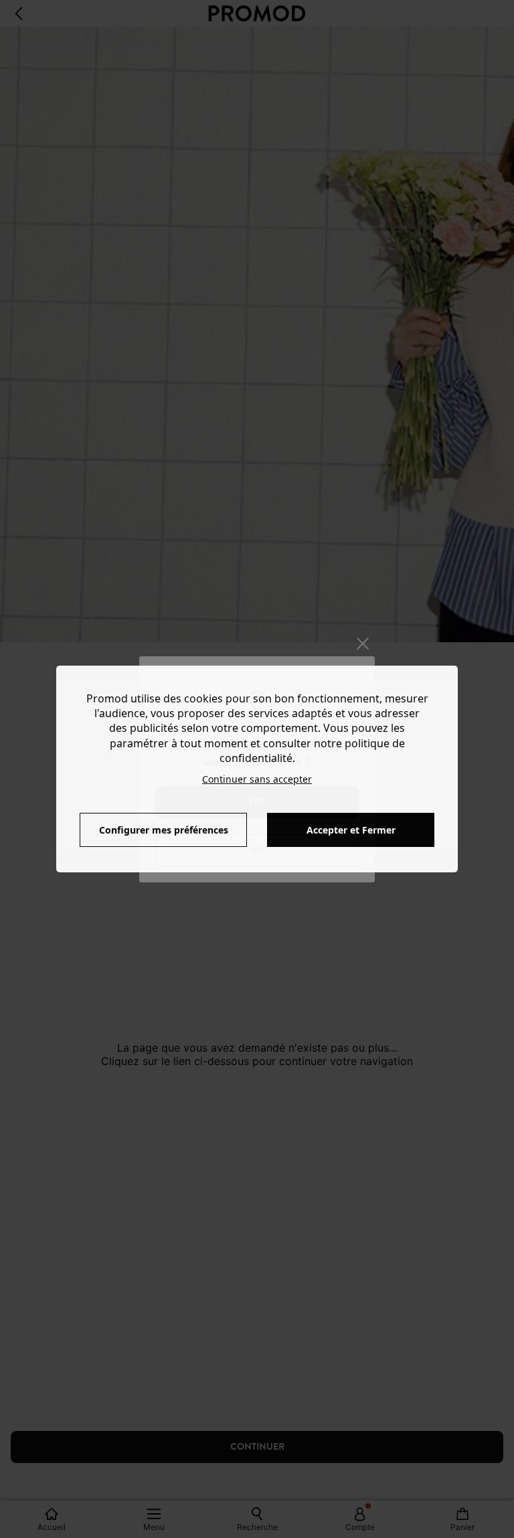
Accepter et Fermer (351, 830)
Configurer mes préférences (163, 830)
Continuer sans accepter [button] (257, 779)
